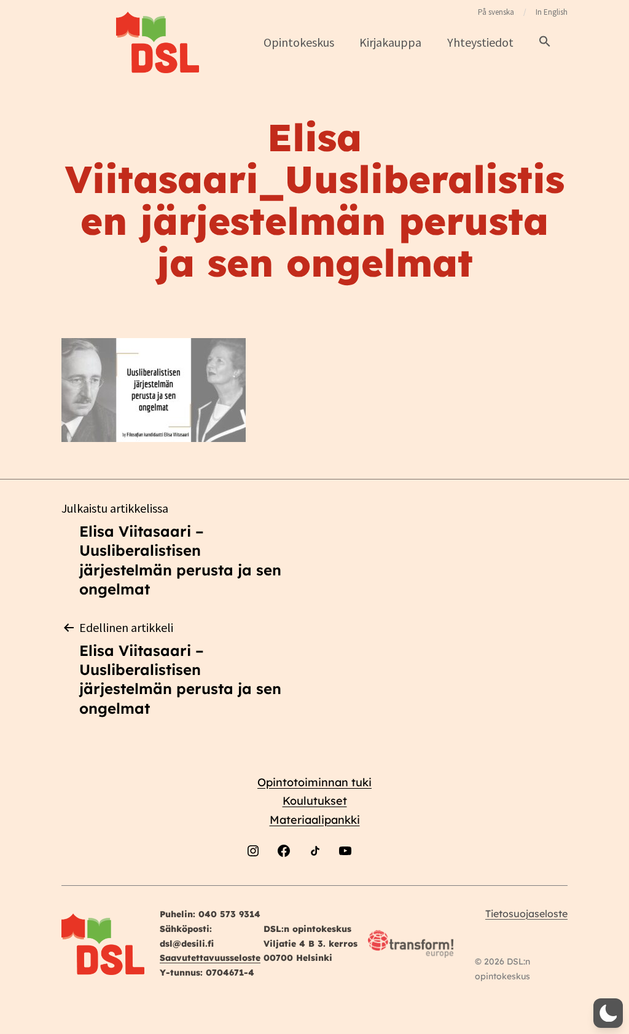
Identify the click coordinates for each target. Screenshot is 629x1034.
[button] (545, 42)
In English (552, 12)
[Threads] (376, 882)
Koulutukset (315, 801)
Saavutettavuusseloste (210, 957)
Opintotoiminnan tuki (314, 782)
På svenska (496, 12)
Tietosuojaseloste (526, 913)
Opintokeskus (299, 42)
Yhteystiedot (480, 42)
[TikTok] (314, 882)
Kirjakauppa (390, 42)
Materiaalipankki (315, 820)
